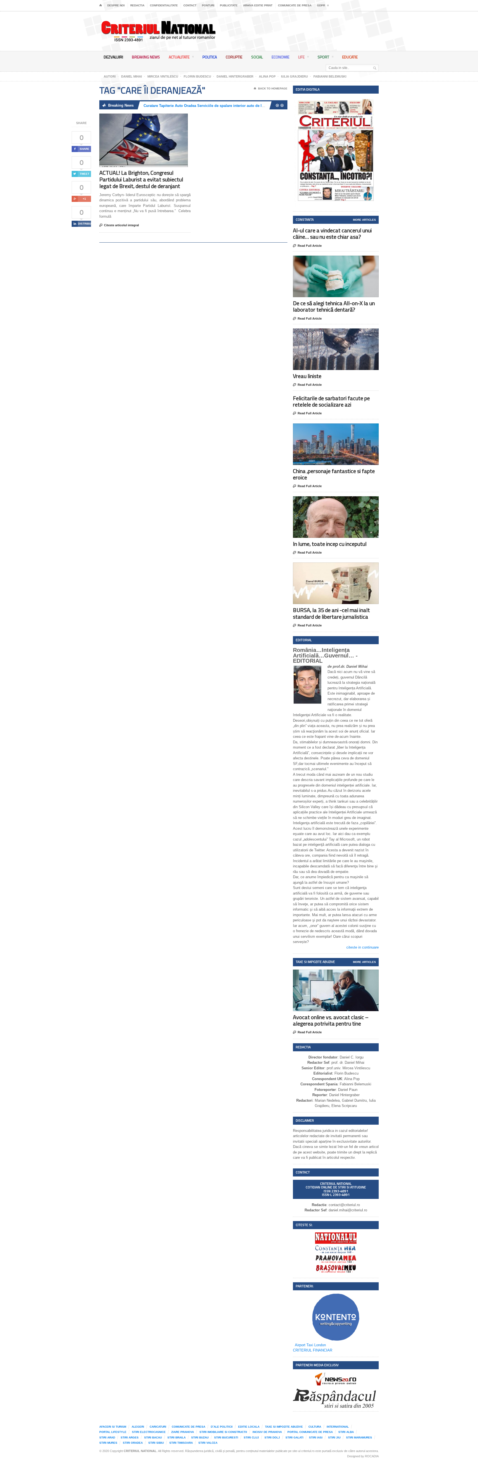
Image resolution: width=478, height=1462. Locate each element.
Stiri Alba (346, 1431)
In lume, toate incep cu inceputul (330, 543)
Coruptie (234, 57)
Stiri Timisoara (181, 1442)
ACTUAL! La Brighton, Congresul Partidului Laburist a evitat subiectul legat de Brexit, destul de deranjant (141, 179)
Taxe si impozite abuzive (284, 1426)
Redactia (137, 5)
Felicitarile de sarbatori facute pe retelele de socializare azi (331, 401)
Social (257, 57)
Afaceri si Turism (112, 1426)
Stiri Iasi (316, 1437)
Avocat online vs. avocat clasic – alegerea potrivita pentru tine (330, 1020)
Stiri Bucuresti (226, 1437)
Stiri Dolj (272, 1437)
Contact (189, 5)
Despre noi (116, 5)
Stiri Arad (107, 1437)
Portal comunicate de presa (310, 1431)
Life (301, 57)
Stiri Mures (108, 1442)
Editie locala (248, 1426)
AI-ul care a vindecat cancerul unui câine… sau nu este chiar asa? (332, 233)
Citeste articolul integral (119, 225)
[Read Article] (150, 118)
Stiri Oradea (133, 1442)
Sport (323, 57)
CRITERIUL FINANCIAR (312, 1350)
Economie (280, 57)
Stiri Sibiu (156, 1442)
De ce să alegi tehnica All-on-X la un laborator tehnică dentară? (334, 306)
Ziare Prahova (182, 1431)
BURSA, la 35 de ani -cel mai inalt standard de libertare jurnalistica (331, 613)
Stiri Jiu (334, 1437)
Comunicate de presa (294, 5)
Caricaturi (158, 1426)
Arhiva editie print (257, 5)
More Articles (364, 219)
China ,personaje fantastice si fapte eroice (334, 474)
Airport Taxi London (310, 1345)
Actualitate (179, 57)
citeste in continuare (362, 947)
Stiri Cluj (251, 1437)
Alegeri (138, 1426)
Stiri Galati (294, 1437)
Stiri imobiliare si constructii (223, 1431)
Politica (209, 57)
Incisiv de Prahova (267, 1431)
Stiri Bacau (153, 1437)
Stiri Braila (176, 1437)
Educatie (350, 57)
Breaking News (146, 57)
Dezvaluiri (113, 57)
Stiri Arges (130, 1437)
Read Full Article (307, 246)
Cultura (314, 1426)
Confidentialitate (164, 5)
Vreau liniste (307, 376)
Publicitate (229, 5)
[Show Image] (137, 118)
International (338, 1426)
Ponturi (208, 5)
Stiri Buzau (200, 1437)
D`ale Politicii (222, 1426)
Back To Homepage (270, 88)
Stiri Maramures (359, 1437)
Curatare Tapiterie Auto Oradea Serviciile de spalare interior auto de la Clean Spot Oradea (220, 106)
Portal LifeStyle (112, 1431)
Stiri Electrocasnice (149, 1431)
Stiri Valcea (207, 1442)
